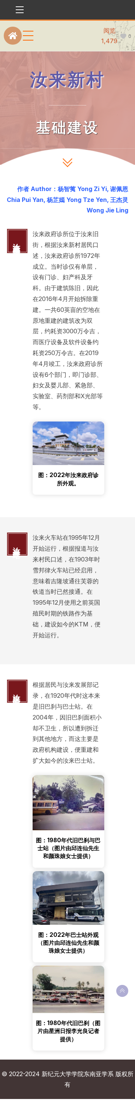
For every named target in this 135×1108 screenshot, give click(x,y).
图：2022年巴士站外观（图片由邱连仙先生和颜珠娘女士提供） (68, 942)
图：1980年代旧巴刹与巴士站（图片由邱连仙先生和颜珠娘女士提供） (68, 848)
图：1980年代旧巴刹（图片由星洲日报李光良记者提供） (68, 1031)
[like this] (123, 36)
